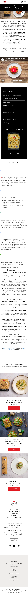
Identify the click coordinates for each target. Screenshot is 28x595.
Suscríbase (14, 540)
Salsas (14, 571)
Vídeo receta (23, 7)
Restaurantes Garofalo (14, 523)
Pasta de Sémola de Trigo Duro (14, 563)
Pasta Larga (14, 576)
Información (6, 7)
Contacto (14, 521)
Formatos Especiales (14, 579)
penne (16, 31)
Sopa (14, 580)
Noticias (14, 515)
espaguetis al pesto (8, 348)
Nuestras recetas (14, 511)
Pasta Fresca (14, 568)
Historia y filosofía (14, 517)
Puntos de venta (14, 525)
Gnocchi (14, 569)
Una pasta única (14, 513)
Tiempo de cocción (16, 7)
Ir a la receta (14, 408)
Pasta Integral (14, 565)
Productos (14, 509)
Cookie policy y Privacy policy (14, 527)
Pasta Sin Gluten (14, 566)
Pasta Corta (14, 577)
